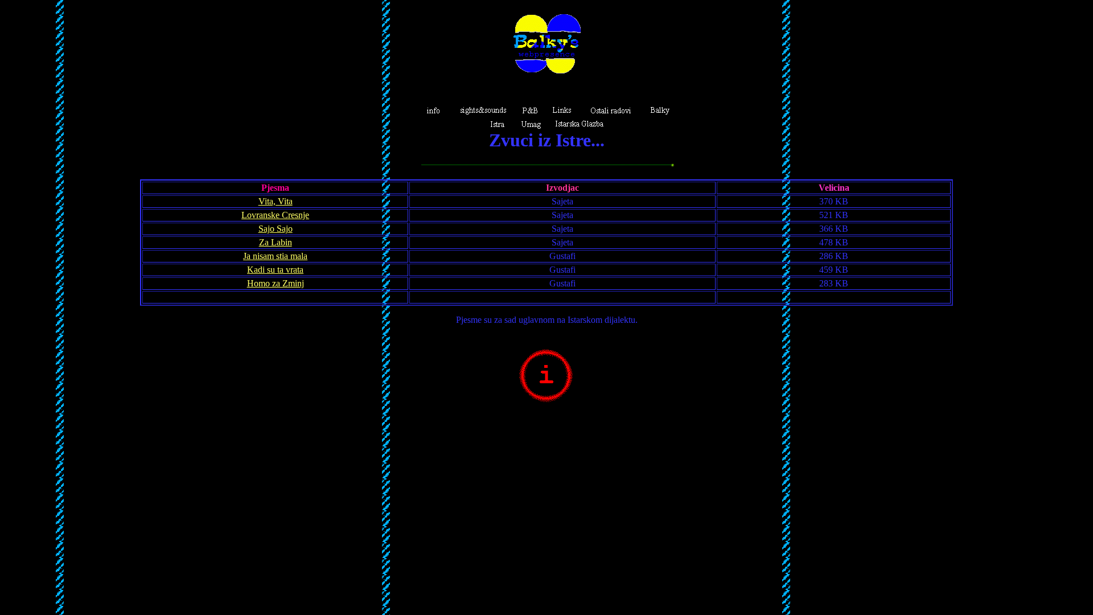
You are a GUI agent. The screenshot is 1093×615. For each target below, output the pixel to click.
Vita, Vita (275, 201)
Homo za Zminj (275, 283)
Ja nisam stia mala (275, 256)
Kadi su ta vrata (275, 269)
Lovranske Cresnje (275, 215)
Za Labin (275, 242)
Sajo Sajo (275, 228)
